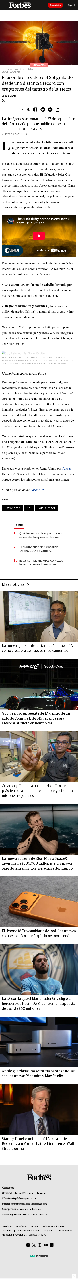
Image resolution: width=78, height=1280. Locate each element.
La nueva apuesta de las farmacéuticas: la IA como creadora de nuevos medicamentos (37, 648)
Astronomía (13, 508)
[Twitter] (28, 109)
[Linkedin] (57, 109)
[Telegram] (50, 109)
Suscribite (55, 5)
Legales (48, 1231)
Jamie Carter (10, 95)
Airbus (66, 468)
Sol (29, 508)
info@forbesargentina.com (24, 1198)
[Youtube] (46, 1245)
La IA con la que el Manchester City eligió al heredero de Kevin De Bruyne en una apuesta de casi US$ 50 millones (38, 1003)
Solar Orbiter (46, 508)
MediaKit (7, 1226)
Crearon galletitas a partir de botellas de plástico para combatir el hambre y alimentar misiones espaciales (38, 791)
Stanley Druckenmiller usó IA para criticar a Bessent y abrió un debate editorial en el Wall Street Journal (38, 1144)
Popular (19, 524)
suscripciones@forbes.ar (29, 1209)
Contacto (34, 1226)
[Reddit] (42, 109)
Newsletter (21, 1226)
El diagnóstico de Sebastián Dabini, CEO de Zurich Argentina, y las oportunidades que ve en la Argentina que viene (41, 549)
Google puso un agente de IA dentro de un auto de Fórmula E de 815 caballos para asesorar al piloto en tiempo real (36, 718)
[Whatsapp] (21, 109)
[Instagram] (39, 1245)
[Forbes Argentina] (20, 5)
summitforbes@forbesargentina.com (29, 1204)
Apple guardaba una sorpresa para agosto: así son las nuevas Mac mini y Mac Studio (38, 1073)
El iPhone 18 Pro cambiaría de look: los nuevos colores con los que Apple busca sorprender (39, 933)
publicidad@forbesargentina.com (29, 1193)
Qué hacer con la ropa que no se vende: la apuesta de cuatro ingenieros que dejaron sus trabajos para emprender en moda (41, 535)
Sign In (72, 5)
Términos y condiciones (28, 1231)
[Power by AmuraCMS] (39, 1256)
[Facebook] (35, 109)
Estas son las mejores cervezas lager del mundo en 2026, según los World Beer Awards (41, 562)
